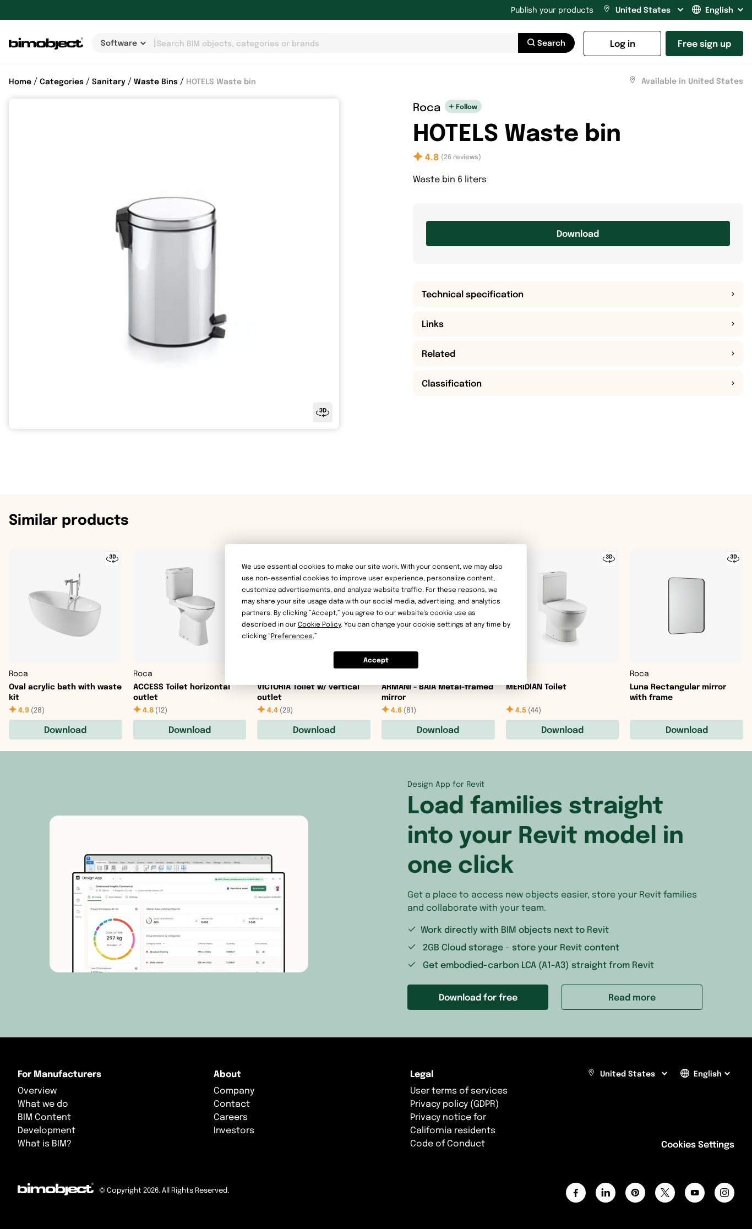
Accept (376, 660)
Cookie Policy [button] (319, 624)
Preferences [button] (292, 635)
